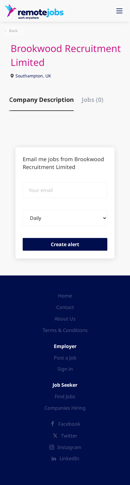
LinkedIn (69, 458)
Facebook (69, 424)
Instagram (69, 447)
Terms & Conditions (65, 330)
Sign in (65, 369)
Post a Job (65, 357)
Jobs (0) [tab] (92, 100)
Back (13, 30)
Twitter (69, 435)
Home (65, 295)
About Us (65, 318)
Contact (65, 307)
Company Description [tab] (41, 100)
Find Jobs (65, 396)
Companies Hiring (65, 408)
